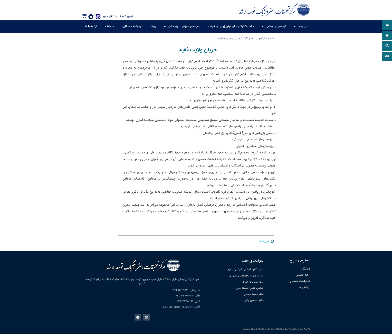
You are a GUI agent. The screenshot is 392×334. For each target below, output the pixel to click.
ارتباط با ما (91, 26)
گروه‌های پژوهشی (276, 26)
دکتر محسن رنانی (254, 300)
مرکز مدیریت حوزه (253, 282)
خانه (271, 38)
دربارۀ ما (302, 26)
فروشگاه (109, 26)
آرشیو (261, 38)
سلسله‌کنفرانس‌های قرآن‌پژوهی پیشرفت (231, 26)
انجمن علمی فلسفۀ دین (250, 288)
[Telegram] (91, 16)
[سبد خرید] (84, 16)
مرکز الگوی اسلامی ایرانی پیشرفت (244, 269)
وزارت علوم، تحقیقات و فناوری (246, 275)
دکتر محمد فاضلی (253, 294)
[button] (387, 25)
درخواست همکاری (132, 26)
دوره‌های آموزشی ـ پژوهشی (184, 26)
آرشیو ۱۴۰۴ (249, 38)
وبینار (153, 26)
